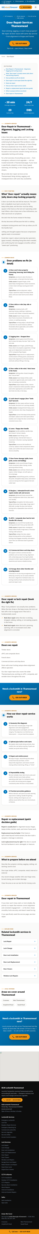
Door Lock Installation (8, 1150)
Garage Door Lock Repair (9, 1162)
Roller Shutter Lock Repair (9, 1164)
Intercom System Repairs (9, 1192)
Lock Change (5, 1147)
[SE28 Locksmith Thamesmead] (10, 7)
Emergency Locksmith (8, 1120)
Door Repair (5, 1155)
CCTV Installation (7, 1177)
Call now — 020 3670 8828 (21, 1231)
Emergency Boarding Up (9, 1127)
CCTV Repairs (6, 1182)
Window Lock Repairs (8, 1160)
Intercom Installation (8, 1189)
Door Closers (5, 1157)
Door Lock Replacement (9, 1152)
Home (3, 56)
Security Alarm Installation (9, 1185)
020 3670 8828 (27, 7)
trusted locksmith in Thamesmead (13, 163)
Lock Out (4, 1122)
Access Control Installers (9, 1137)
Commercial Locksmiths (9, 1130)
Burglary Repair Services (9, 1125)
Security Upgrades (7, 1132)
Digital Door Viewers (8, 1169)
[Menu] (35, 7)
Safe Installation (6, 1200)
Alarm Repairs (6, 1187)
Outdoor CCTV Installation (9, 1180)
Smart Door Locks (7, 1167)
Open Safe (5, 1203)
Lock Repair (5, 1145)
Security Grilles (6, 1134)
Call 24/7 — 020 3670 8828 (13, 1100)
